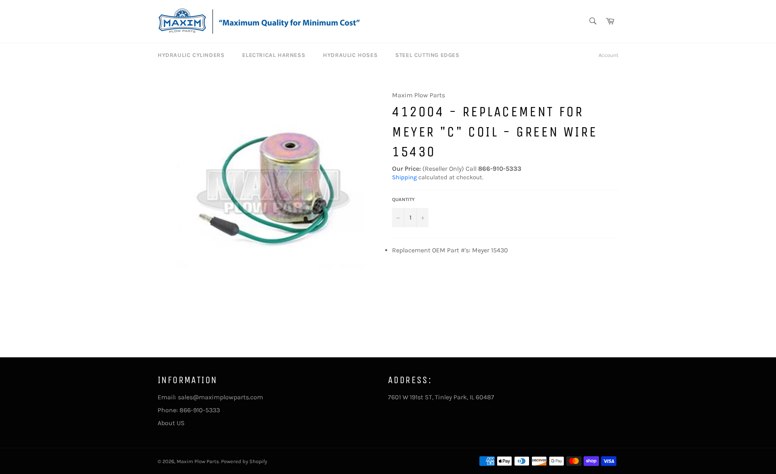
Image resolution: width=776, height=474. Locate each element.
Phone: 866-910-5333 (189, 410)
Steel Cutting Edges (427, 55)
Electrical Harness (273, 55)
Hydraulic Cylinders (191, 55)
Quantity (403, 199)
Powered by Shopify (244, 461)
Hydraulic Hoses (350, 55)
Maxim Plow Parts (198, 461)
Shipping (404, 177)
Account (608, 55)
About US (171, 423)
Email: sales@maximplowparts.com (210, 397)
